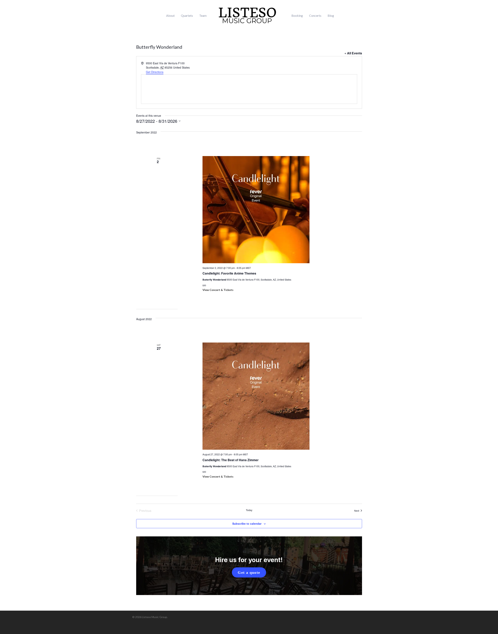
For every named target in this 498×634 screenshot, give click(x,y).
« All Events (353, 53)
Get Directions (154, 72)
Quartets (187, 15)
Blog (331, 15)
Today (249, 510)
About (170, 15)
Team (203, 15)
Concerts (315, 15)
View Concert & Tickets (218, 289)
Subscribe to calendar (246, 523)
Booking (297, 15)
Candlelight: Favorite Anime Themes (229, 273)
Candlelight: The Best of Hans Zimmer (231, 460)
